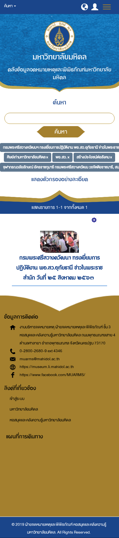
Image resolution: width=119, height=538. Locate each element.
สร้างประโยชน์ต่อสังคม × (94, 157)
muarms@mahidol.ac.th (40, 359)
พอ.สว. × (62, 157)
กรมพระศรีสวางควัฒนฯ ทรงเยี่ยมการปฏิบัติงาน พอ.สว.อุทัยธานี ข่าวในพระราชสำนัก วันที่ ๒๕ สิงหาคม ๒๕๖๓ (59, 267)
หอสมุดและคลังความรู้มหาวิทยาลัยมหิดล (40, 420)
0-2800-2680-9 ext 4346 (41, 350)
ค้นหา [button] (8, 5)
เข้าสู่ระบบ (17, 398)
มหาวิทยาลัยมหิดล (24, 409)
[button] (84, 7)
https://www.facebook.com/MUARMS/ (52, 374)
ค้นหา (61, 132)
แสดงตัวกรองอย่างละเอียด (59, 179)
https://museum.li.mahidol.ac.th (47, 366)
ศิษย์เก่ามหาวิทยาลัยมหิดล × (27, 157)
